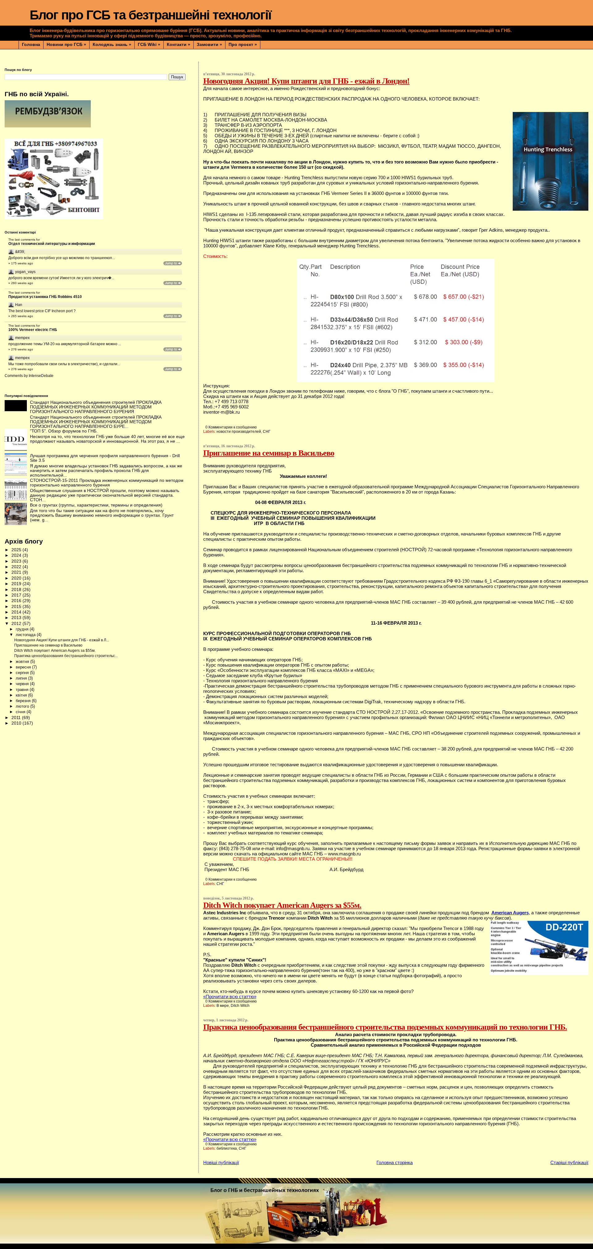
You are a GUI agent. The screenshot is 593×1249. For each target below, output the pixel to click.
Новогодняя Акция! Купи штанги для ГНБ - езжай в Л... (61, 640)
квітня (22, 695)
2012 (17, 623)
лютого (23, 706)
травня (23, 689)
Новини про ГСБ (66, 44)
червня (23, 683)
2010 (17, 723)
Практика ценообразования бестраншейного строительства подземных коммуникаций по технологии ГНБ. (385, 1027)
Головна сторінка (394, 1162)
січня (21, 711)
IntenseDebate (41, 376)
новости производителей (239, 431)
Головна (31, 44)
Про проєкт (243, 44)
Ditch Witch (240, 1005)
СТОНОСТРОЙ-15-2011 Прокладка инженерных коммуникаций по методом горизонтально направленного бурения (106, 482)
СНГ (267, 431)
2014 (17, 612)
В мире (223, 1005)
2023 (17, 561)
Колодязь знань (112, 44)
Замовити (209, 44)
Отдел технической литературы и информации (51, 244)
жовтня (23, 661)
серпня (23, 672)
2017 (17, 595)
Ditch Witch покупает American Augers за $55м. (282, 905)
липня (22, 678)
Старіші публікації (569, 1162)
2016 (17, 600)
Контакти (178, 44)
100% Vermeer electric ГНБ (32, 330)
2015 (17, 606)
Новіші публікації (221, 1162)
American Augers (510, 912)
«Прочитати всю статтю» (229, 996)
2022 (17, 567)
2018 (17, 589)
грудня (23, 629)
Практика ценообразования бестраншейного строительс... (66, 656)
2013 (17, 617)
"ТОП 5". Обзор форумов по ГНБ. (64, 431)
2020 (17, 578)
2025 (17, 550)
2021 (17, 572)
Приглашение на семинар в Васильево (268, 453)
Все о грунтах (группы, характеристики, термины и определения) (96, 505)
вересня (24, 667)
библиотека (227, 1148)
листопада (26, 634)
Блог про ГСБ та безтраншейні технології (150, 15)
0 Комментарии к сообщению (231, 427)
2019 (17, 583)
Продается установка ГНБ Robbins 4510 (45, 297)
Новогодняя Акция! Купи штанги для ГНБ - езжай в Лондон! (306, 81)
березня (24, 700)
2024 (17, 555)
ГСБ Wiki (149, 44)
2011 (16, 717)
